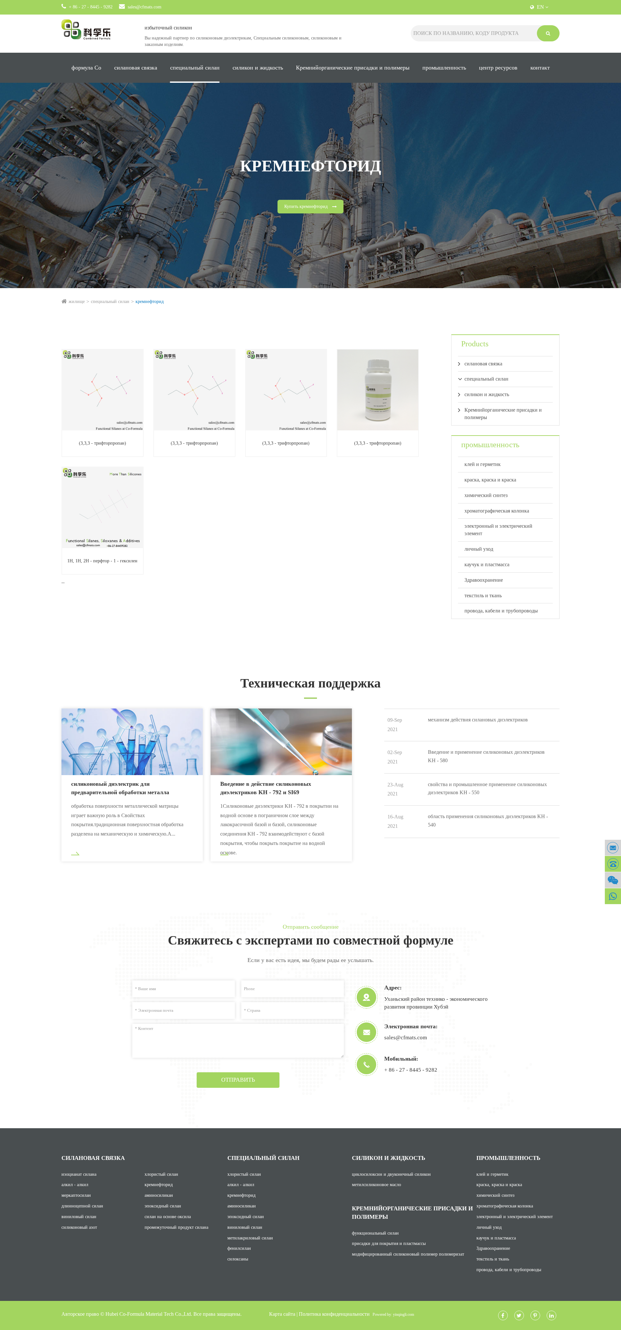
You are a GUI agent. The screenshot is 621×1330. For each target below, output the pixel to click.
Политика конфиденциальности (334, 1314)
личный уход (478, 549)
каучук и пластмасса (486, 564)
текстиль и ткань (483, 595)
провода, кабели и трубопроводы (501, 610)
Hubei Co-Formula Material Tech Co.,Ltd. (148, 1314)
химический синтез (485, 495)
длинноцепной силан (82, 1206)
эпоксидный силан (163, 1206)
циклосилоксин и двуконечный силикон (391, 1174)
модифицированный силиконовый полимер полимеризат (408, 1254)
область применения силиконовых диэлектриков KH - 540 (488, 820)
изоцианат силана (78, 1174)
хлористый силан (161, 1174)
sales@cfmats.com (144, 7)
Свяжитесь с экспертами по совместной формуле (310, 940)
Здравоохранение (483, 580)
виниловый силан (78, 1216)
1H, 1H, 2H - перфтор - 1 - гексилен (102, 560)
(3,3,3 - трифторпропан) (102, 443)
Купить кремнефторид (306, 206)
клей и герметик (482, 464)
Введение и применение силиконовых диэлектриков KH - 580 (486, 756)
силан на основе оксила (168, 1216)
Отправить (238, 1079)
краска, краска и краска (490, 479)
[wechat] (613, 880)
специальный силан (195, 67)
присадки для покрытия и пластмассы (389, 1243)
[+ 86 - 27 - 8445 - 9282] (613, 864)
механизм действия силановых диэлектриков (478, 719)
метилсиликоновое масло (376, 1184)
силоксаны (237, 1259)
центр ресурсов (498, 67)
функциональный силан (375, 1233)
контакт (540, 67)
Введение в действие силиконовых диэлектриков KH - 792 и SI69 (265, 788)
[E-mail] (613, 848)
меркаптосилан (76, 1195)
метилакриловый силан (250, 1238)
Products (474, 344)
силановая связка (135, 67)
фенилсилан (239, 1248)
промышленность (444, 67)
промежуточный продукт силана (176, 1227)
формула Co (86, 67)
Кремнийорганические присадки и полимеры (352, 67)
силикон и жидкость (258, 67)
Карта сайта (282, 1314)
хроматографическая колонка (496, 511)
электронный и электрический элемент (498, 529)
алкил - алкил (74, 1184)
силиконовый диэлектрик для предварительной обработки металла (120, 788)
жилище (77, 301)
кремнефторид (150, 301)
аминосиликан (159, 1195)
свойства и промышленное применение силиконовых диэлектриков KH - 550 (487, 788)
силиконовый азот (79, 1227)
